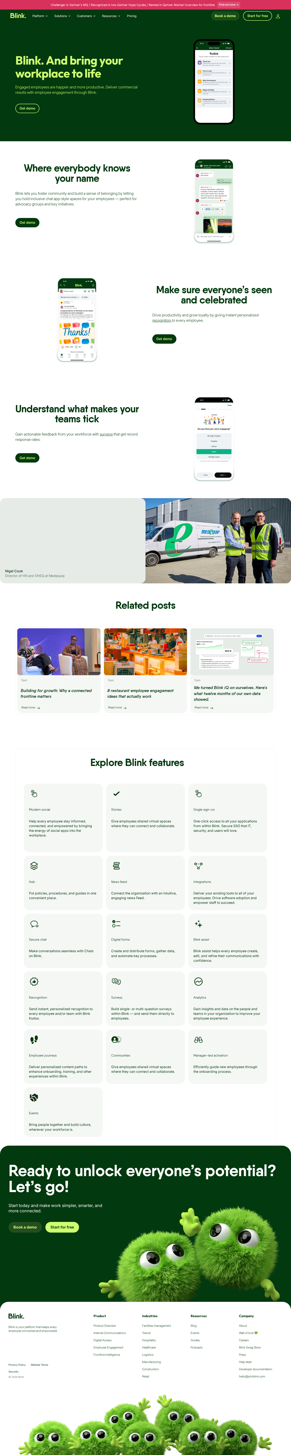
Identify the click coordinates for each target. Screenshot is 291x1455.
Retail (145, 1376)
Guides (195, 1340)
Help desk (245, 1362)
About (243, 1325)
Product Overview (105, 1325)
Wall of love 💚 (248, 1333)
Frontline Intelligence (107, 1354)
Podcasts (197, 1347)
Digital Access (103, 1340)
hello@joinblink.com (252, 1376)
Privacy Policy (17, 1364)
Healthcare (149, 1347)
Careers (244, 1340)
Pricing (132, 16)
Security (14, 1371)
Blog (194, 1325)
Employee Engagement (108, 1347)
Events (195, 1333)
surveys (106, 434)
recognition (162, 320)
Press (242, 1354)
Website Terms (39, 1364)
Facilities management (156, 1325)
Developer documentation (255, 1369)
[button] (42, 16)
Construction (150, 1369)
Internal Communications (110, 1333)
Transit (146, 1333)
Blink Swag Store (250, 1347)
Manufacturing (151, 1362)
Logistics (148, 1354)
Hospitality (149, 1340)
